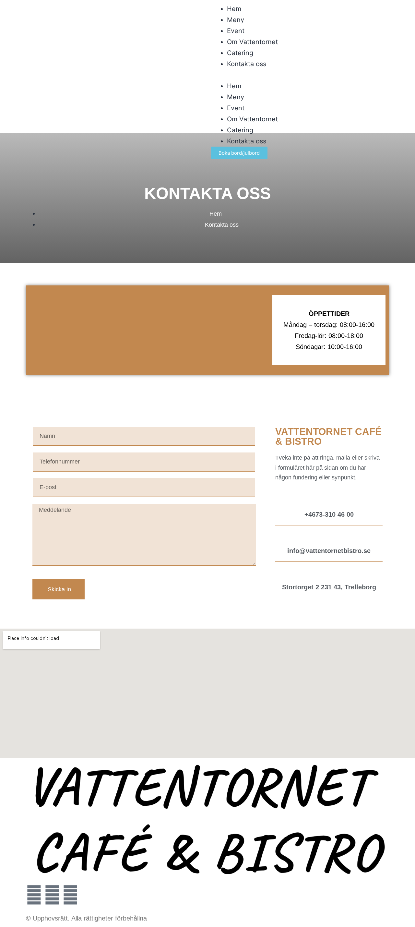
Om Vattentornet (252, 42)
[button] (300, 74)
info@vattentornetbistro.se (329, 550)
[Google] (70, 895)
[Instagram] (34, 895)
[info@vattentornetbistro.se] (329, 537)
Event (235, 31)
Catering (240, 53)
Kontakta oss (246, 64)
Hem (234, 9)
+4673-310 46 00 (329, 514)
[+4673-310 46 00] (329, 500)
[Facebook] (52, 895)
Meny (235, 20)
